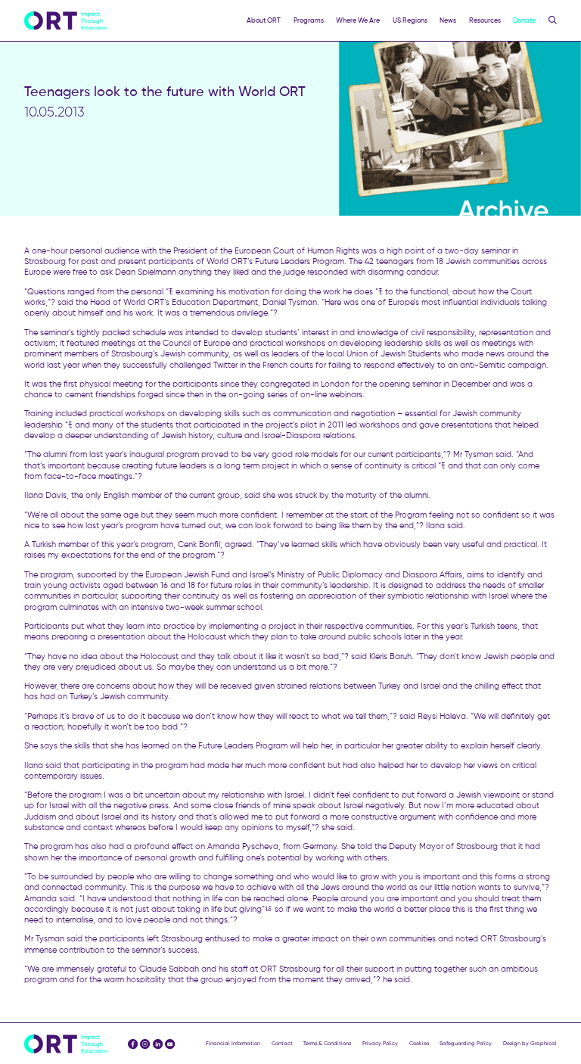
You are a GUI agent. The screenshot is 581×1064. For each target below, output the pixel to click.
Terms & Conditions (327, 1043)
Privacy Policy (380, 1043)
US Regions (410, 20)
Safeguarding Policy (466, 1043)
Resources (485, 20)
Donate (524, 20)
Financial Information (233, 1043)
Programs (309, 20)
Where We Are (358, 20)
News (448, 20)
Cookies (419, 1043)
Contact (282, 1043)
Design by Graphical (530, 1043)
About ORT (264, 20)
